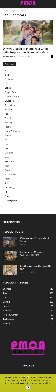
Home (5, 11)
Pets (7, 165)
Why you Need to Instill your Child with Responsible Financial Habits (25, 50)
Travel (7, 196)
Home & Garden (12, 131)
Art (6, 70)
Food (7, 113)
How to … (9, 135)
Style (7, 183)
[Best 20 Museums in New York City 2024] (10, 270)
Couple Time (10, 92)
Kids (6, 139)
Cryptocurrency (12, 96)
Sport (7, 178)
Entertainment (11, 105)
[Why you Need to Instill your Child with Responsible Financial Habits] (28, 32)
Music (7, 157)
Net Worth (9, 161)
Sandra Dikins (9, 56)
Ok (28, 387)
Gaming (8, 122)
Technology (10, 187)
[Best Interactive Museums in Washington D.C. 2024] (10, 256)
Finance (8, 109)
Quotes (8, 170)
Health (8, 126)
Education (9, 100)
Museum (9, 152)
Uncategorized (11, 200)
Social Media (10, 174)
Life (6, 148)
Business (9, 79)
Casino (8, 87)
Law (6, 144)
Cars (7, 83)
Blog (7, 74)
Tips (6, 191)
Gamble (8, 118)
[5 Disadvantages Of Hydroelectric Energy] (10, 242)
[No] (52, 382)
